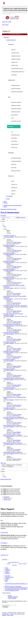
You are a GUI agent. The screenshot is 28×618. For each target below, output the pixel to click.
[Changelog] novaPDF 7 (9, 368)
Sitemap (4, 615)
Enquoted (14, 565)
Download (7, 575)
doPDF (8, 563)
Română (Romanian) (13, 596)
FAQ (2, 520)
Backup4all (11, 562)
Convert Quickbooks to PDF (12, 590)
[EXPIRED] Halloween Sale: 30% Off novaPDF (15, 305)
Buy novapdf (13, 209)
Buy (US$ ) (7, 13)
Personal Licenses (9, 577)
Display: (4, 464)
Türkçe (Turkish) (12, 598)
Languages (7, 573)
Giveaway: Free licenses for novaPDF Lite (14, 417)
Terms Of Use (13, 613)
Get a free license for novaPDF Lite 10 (13, 324)
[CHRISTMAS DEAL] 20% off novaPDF (14, 378)
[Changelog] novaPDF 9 (9, 387)
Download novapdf (5, 209)
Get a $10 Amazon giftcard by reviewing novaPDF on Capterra (13, 314)
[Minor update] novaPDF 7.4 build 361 (13, 443)
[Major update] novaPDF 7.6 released (12, 425)
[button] (5, 226)
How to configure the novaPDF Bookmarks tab (16, 587)
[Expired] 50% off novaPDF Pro (11, 332)
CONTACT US (4, 555)
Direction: (4, 466)
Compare (7, 578)
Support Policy (5, 613)
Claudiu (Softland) (9, 237)
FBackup (16, 562)
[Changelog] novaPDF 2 (9, 253)
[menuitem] (11, 40)
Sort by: (14, 464)
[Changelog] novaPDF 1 (9, 245)
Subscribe (5, 606)
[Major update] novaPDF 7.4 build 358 (13, 452)
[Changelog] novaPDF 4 (9, 269)
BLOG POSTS (4, 532)
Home (6, 567)
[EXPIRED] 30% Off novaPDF (11, 351)
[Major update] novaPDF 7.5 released (12, 434)
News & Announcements (10, 212)
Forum (6, 579)
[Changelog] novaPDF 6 (9, 359)
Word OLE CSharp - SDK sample (13, 586)
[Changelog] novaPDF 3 (9, 261)
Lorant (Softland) (9, 288)
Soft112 (20, 563)
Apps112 (25, 563)
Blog (6, 581)
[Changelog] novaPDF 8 (9, 408)
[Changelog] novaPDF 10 (10, 342)
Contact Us (7, 570)
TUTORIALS (4, 543)
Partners (7, 571)
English (10, 595)
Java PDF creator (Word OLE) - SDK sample (16, 589)
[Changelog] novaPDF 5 (9, 277)
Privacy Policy (21, 613)
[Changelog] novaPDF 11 (10, 235)
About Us (7, 569)
